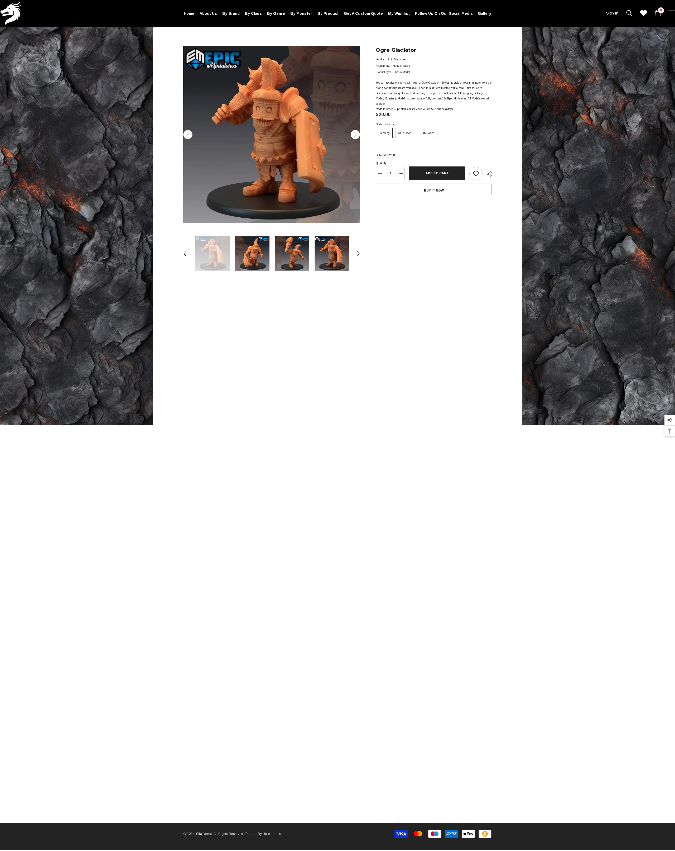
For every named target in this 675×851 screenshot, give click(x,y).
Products (201, 34)
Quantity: (381, 163)
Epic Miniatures (397, 59)
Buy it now (434, 190)
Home (186, 34)
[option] (271, 134)
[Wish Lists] (643, 12)
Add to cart (436, 173)
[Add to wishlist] (476, 173)
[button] (187, 134)
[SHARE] (487, 174)
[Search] (629, 13)
